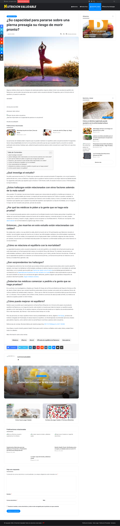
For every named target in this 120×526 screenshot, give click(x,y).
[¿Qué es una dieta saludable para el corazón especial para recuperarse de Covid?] (87, 137)
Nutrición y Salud (95, 6)
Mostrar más (98, 162)
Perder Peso (84, 6)
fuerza (24, 340)
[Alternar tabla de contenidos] (50, 152)
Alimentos (75, 6)
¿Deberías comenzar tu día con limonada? (41, 382)
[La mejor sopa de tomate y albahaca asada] (41, 444)
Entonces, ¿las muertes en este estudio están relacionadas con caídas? (27, 160)
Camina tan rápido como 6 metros (42, 270)
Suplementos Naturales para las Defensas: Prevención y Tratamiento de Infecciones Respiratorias (17, 449)
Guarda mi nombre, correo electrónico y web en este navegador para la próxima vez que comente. (33, 506)
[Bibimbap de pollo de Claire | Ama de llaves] (11, 132)
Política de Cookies (87, 523)
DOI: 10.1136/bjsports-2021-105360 (54, 324)
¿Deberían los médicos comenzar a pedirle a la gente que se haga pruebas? (28, 166)
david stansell (11, 220)
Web (44, 500)
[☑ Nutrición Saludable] (20, 7)
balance (15, 340)
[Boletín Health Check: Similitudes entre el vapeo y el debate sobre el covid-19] (65, 439)
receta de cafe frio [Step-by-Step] (62, 130)
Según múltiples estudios (31, 276)
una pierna (66, 340)
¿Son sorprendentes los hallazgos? (18, 164)
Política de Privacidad (104, 523)
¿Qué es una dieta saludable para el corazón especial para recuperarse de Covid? (103, 137)
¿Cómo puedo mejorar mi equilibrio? (18, 168)
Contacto (113, 523)
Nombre (9, 494)
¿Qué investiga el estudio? (15, 155)
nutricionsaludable (24, 357)
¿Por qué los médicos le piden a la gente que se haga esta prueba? (26, 158)
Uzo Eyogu (61, 315)
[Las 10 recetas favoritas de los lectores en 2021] (87, 156)
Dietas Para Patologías (109, 6)
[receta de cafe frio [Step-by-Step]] (47, 132)
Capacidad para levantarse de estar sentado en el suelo (34, 272)
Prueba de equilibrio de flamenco (48, 340)
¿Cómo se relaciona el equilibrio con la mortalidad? (22, 162)
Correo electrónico (12, 500)
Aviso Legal (96, 523)
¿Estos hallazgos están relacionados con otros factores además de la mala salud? (30, 156)
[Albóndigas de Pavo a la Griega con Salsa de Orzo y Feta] (87, 131)
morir (32, 340)
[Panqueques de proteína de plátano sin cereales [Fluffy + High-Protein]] (87, 147)
